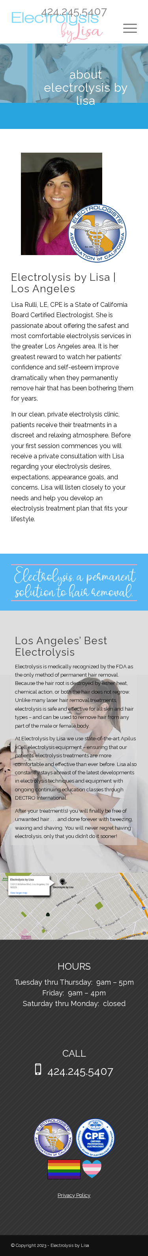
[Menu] (126, 28)
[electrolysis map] (74, 907)
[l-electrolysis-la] (61, 28)
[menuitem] (126, 28)
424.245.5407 (74, 11)
